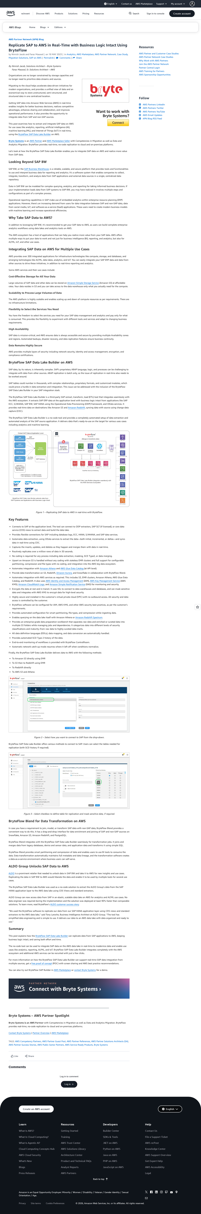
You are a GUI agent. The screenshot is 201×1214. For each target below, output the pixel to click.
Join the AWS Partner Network (154, 64)
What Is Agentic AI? (29, 1142)
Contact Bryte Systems (20, 1033)
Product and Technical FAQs (76, 1161)
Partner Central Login (149, 67)
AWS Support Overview (158, 1155)
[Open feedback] (197, 607)
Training (65, 1136)
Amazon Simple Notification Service (67, 584)
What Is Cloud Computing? (34, 1136)
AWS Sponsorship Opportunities (155, 74)
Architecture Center (71, 1155)
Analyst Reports (70, 1167)
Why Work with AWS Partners (153, 60)
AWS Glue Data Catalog (72, 568)
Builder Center (111, 1130)
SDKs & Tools (110, 1136)
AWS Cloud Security (30, 1155)
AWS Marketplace (62, 970)
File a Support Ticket (156, 1136)
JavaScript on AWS (113, 1167)
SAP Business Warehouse (36, 168)
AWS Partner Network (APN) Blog (26, 39)
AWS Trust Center (70, 1142)
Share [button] (79, 57)
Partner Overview (41, 1033)
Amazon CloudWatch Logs (31, 584)
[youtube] (171, 1192)
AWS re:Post (152, 1142)
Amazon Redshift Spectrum (88, 617)
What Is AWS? (26, 1130)
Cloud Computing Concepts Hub (36, 1148)
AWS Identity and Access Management (64, 580)
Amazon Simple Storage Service (83, 282)
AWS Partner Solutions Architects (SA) (109, 1041)
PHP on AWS (110, 1161)
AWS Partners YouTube (153, 111)
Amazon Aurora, (64, 572)
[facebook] (151, 1192)
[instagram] (161, 1192)
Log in (68, 1084)
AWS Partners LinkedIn (153, 104)
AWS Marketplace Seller (58, 140)
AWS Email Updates (151, 115)
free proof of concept (41, 963)
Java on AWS (110, 1155)
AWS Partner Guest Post (54, 1041)
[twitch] (166, 1192)
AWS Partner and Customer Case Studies (159, 53)
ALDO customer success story (64, 904)
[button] (43, 13)
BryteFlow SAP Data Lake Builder (34, 134)
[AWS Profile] (192, 3)
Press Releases (27, 1173)
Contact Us (151, 1130)
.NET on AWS (110, 1142)
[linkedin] (156, 1192)
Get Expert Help (154, 1161)
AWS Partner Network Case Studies (156, 57)
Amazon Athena (48, 568)
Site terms (36, 1203)
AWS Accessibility (154, 1167)
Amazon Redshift (76, 407)
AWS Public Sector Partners (50, 1044)
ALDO (11, 873)
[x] (146, 1192)
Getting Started (69, 1130)
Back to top (98, 1179)
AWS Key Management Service (105, 580)
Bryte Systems (16, 140)
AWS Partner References (78, 1041)
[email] (146, 1198)
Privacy (22, 1203)
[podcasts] (176, 1192)
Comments (64, 57)
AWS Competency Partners (28, 1041)
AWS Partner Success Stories (22, 1044)
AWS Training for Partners (151, 71)
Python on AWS (111, 1148)
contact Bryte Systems (85, 970)
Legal (148, 1173)
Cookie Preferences (55, 1203)
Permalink (49, 57)
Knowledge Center (155, 1148)
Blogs (22, 1167)
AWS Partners (68, 1173)
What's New (25, 1161)
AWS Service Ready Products (79, 1044)
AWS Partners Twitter (152, 108)
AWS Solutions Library (73, 1148)
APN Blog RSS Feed (151, 118)
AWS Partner (36, 140)
